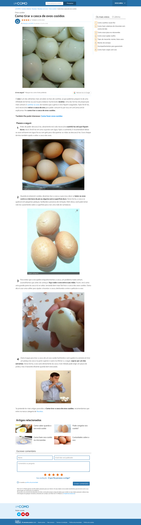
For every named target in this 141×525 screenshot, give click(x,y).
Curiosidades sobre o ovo (80, 439)
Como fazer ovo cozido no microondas (43, 439)
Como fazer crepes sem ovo (107, 49)
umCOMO (17, 9)
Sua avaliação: (41, 478)
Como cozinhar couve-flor (106, 22)
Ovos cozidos (52, 9)
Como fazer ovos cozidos (51, 116)
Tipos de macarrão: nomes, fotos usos (111, 39)
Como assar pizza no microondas (109, 32)
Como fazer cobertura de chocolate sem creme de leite (111, 27)
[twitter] (19, 514)
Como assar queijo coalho (107, 36)
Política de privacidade (75, 522)
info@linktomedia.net (69, 494)
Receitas (34, 9)
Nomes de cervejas (104, 42)
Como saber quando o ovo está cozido (42, 427)
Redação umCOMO (28, 23)
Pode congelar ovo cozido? (80, 427)
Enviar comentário (81, 483)
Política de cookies (89, 522)
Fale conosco (50, 522)
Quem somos (41, 522)
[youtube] (23, 514)
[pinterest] (27, 514)
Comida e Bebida (26, 9)
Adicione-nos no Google (83, 93)
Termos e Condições (61, 522)
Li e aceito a (28, 482)
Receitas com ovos (43, 9)
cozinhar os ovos (33, 104)
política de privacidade (32, 482)
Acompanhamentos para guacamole (110, 46)
